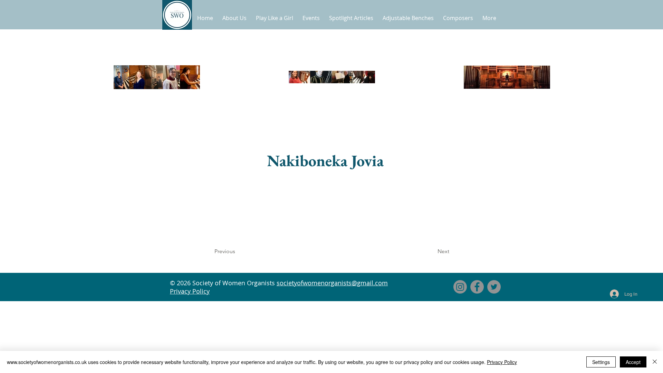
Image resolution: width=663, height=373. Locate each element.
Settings (601, 361)
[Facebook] (477, 287)
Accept (633, 361)
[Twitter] (494, 287)
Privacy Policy (190, 291)
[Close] (655, 361)
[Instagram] (460, 287)
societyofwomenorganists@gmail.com (332, 283)
